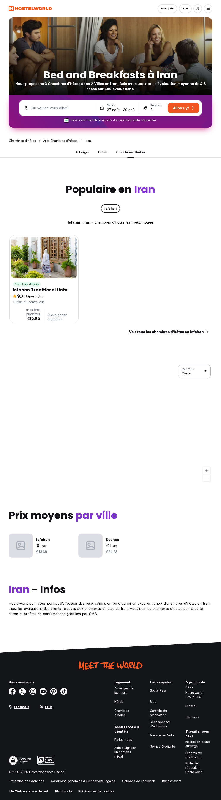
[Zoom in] (206, 470)
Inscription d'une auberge (197, 744)
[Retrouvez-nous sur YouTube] (43, 691)
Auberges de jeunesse (124, 690)
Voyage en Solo (162, 735)
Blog (153, 701)
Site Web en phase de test (28, 791)
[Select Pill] (197, 8)
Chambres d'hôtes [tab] (131, 152)
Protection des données (26, 781)
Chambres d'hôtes (27, 284)
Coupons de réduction (138, 781)
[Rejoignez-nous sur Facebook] (12, 691)
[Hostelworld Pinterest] (53, 691)
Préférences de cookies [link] (96, 791)
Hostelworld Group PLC (194, 695)
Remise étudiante (162, 746)
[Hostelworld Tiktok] (63, 691)
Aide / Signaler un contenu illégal (125, 752)
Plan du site (63, 791)
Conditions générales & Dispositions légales (83, 781)
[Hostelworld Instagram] (32, 691)
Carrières (192, 717)
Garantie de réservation (158, 713)
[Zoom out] (206, 477)
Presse (190, 706)
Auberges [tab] (82, 152)
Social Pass (158, 690)
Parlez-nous (123, 739)
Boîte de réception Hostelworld (194, 767)
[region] (110, 423)
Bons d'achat (171, 781)
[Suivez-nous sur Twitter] (22, 691)
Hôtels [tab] (102, 152)
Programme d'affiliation (193, 755)
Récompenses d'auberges (160, 724)
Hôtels (119, 701)
